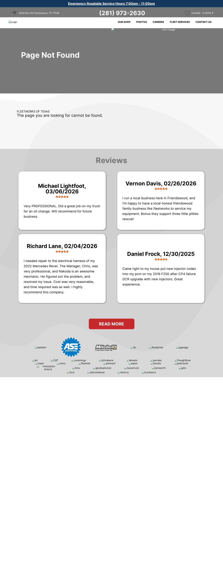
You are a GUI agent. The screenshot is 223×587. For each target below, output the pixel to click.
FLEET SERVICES (180, 21)
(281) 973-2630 (122, 13)
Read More (111, 323)
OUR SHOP (124, 21)
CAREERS (158, 21)
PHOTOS (141, 21)
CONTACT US (204, 21)
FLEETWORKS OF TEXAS (33, 111)
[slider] (62, 196)
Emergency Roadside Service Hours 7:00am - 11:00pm (111, 4)
